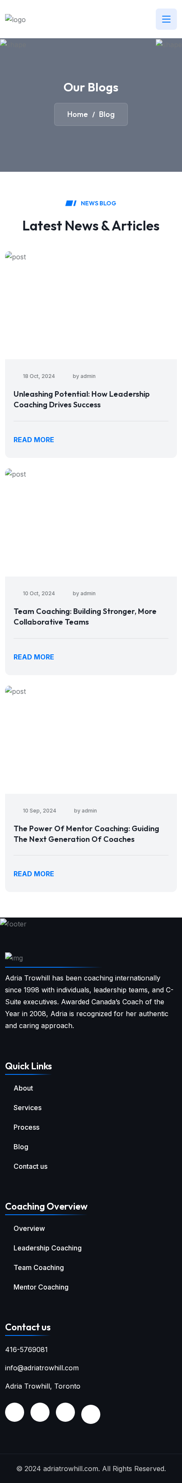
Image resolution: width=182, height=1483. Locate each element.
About (23, 1088)
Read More (34, 439)
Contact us (30, 1166)
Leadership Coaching (48, 1248)
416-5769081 (26, 1349)
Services (27, 1107)
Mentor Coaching (41, 1287)
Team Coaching (39, 1267)
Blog (21, 1146)
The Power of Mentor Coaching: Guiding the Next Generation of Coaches (86, 834)
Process (26, 1127)
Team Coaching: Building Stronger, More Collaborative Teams (85, 616)
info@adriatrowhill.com (42, 1368)
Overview (29, 1228)
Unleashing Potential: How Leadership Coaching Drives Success (82, 399)
